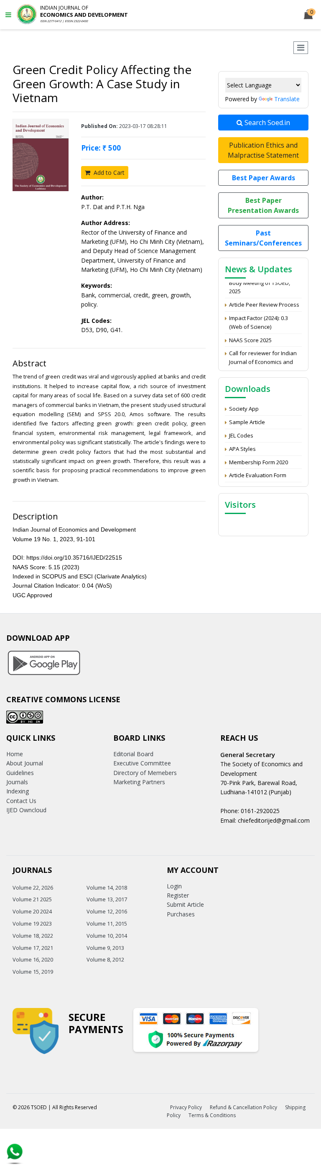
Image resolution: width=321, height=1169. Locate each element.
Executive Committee (142, 763)
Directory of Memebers (145, 773)
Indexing (17, 791)
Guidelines (20, 773)
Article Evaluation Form (257, 475)
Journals (17, 782)
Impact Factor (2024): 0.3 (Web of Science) (258, 318)
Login (174, 886)
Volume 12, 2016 (107, 911)
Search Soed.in (266, 122)
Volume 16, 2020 (33, 959)
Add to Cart (108, 173)
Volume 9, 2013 (105, 948)
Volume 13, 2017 (107, 899)
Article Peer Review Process (264, 300)
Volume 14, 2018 (107, 887)
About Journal (24, 763)
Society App (244, 408)
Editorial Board (133, 754)
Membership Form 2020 (258, 462)
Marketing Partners (139, 782)
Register (178, 895)
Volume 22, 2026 (33, 887)
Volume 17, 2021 (33, 948)
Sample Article (247, 422)
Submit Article (185, 904)
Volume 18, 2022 (33, 935)
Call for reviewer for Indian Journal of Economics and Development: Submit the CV (265, 358)
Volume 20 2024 (32, 911)
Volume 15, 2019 (33, 971)
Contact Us (21, 801)
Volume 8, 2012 (105, 959)
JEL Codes (241, 435)
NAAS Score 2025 (250, 336)
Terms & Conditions (212, 1115)
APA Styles (242, 449)
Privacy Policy (186, 1107)
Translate (287, 99)
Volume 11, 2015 (107, 923)
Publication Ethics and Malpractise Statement (263, 150)
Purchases (181, 914)
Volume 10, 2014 (107, 935)
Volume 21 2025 (32, 899)
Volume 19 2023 (32, 923)
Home (14, 754)
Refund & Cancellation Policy (243, 1107)
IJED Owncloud (26, 810)
